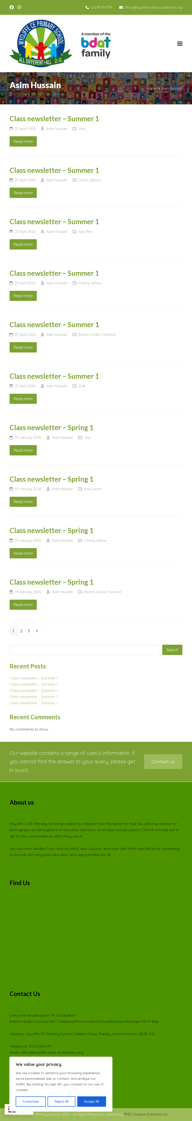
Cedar (95, 334)
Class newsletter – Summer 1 (54, 118)
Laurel (83, 180)
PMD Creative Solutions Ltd (145, 1114)
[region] (60, 1084)
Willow (96, 283)
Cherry (84, 283)
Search (172, 650)
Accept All (91, 1101)
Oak (82, 386)
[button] (179, 43)
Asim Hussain (56, 128)
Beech (84, 334)
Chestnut (109, 334)
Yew (82, 128)
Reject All (61, 1101)
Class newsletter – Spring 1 (51, 427)
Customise (31, 1101)
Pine (89, 231)
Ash (82, 231)
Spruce (95, 180)
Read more (23, 141)
